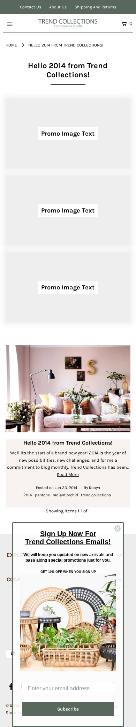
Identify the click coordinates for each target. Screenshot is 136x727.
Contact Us (30, 7)
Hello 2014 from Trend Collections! (68, 442)
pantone (42, 494)
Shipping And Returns (95, 7)
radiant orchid (65, 494)
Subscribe (68, 709)
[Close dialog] (117, 528)
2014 (27, 494)
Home (11, 45)
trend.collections (96, 494)
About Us (58, 7)
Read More (68, 474)
